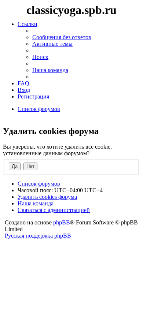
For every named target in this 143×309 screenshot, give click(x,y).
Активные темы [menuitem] (52, 44)
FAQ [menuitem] (23, 83)
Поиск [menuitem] (40, 57)
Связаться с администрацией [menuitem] (54, 210)
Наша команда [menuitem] (50, 70)
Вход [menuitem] (24, 90)
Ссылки (27, 24)
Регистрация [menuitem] (33, 96)
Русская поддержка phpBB (38, 235)
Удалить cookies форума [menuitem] (47, 197)
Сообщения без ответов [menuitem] (61, 37)
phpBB (61, 222)
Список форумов (39, 183)
